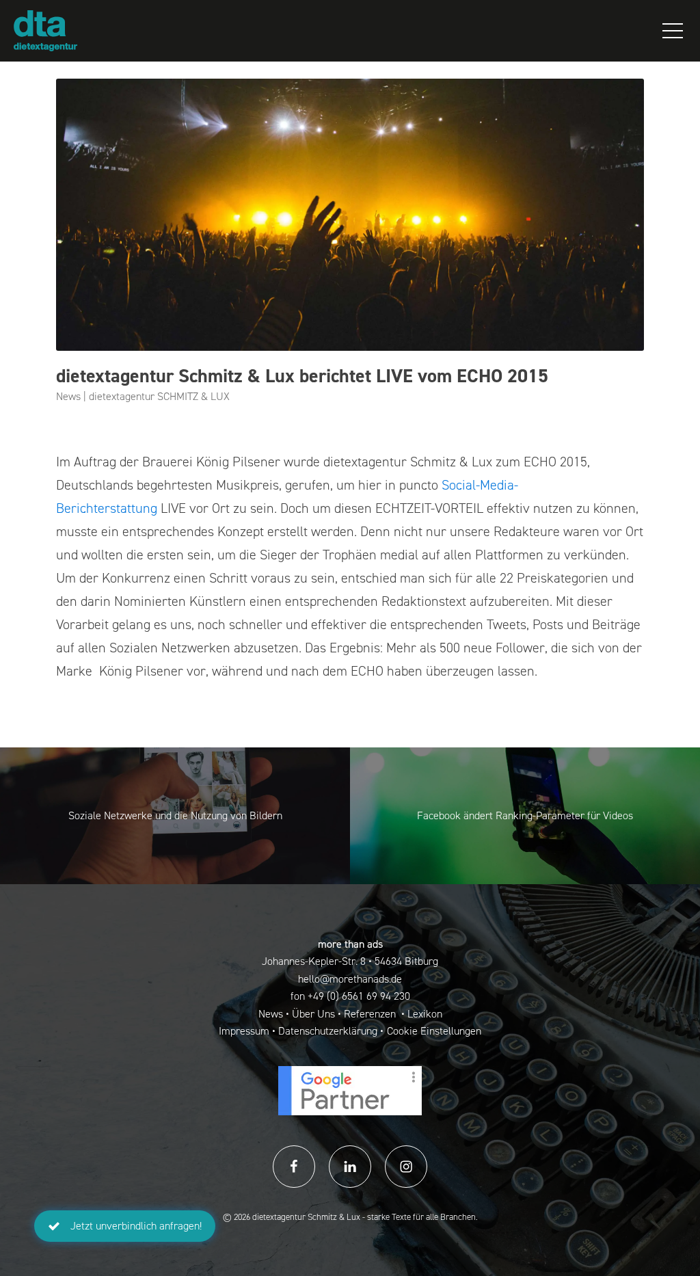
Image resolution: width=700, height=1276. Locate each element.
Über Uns (313, 1014)
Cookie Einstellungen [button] (434, 1031)
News (270, 1014)
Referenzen (371, 1014)
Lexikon (424, 1014)
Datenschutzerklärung (327, 1031)
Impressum (244, 1031)
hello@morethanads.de (350, 979)
